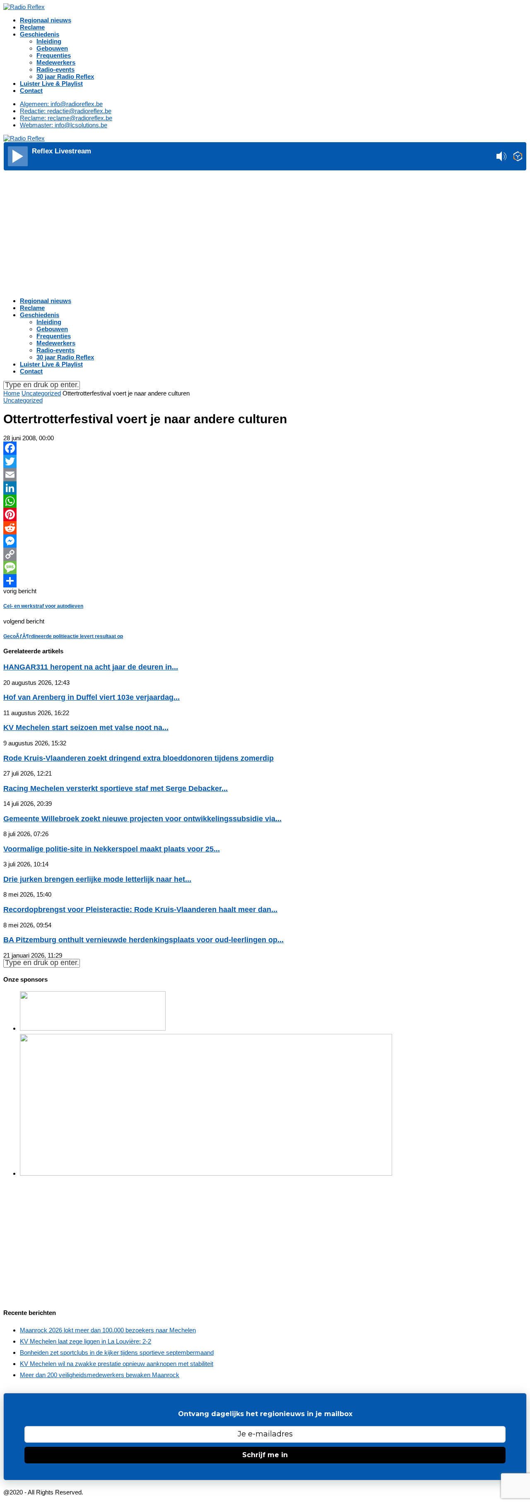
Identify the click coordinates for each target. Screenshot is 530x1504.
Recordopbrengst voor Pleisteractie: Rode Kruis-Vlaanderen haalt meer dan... (140, 909)
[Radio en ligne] (517, 157)
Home (11, 393)
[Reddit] (265, 527)
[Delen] (265, 580)
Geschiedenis (39, 34)
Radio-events (55, 69)
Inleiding (48, 41)
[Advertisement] (265, 233)
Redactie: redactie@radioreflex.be (65, 110)
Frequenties (53, 55)
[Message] (265, 567)
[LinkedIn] (265, 488)
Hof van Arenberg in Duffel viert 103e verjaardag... (91, 697)
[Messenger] (265, 541)
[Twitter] (265, 461)
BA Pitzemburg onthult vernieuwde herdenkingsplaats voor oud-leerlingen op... (143, 940)
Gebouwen (52, 48)
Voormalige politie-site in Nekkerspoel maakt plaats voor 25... (111, 849)
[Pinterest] (265, 514)
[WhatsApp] (265, 501)
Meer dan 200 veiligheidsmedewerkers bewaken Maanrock (99, 1374)
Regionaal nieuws (45, 20)
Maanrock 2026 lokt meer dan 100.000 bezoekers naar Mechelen (108, 1330)
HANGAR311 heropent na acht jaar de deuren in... (90, 667)
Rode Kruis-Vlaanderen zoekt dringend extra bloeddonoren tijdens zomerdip (138, 758)
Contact (31, 90)
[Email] (265, 474)
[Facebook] (265, 448)
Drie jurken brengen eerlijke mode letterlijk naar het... (97, 879)
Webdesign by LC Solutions (122, 1492)
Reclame (32, 27)
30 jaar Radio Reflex (65, 76)
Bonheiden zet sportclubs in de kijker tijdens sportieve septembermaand (117, 1352)
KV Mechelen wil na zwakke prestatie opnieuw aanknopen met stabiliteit (116, 1363)
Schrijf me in (265, 1455)
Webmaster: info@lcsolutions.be (63, 125)
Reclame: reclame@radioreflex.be (66, 117)
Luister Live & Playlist (51, 83)
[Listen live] (18, 156)
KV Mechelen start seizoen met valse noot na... (86, 727)
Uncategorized (41, 393)
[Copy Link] (265, 554)
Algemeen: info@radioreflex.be (61, 103)
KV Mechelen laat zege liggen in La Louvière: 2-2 (85, 1341)
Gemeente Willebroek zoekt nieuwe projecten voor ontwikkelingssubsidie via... (142, 819)
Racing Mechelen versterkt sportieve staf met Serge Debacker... (115, 788)
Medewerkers (55, 62)
